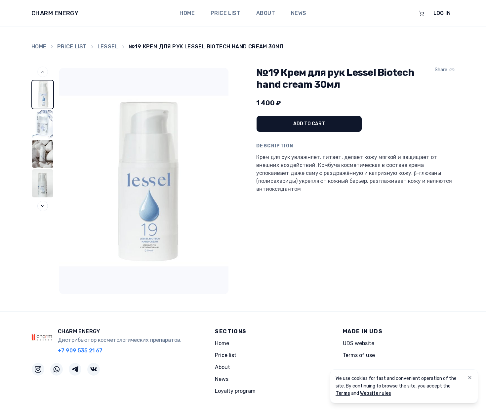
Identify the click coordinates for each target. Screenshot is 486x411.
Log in (442, 13)
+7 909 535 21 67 (80, 350)
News (298, 13)
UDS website (358, 343)
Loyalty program (235, 391)
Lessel (108, 46)
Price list (225, 13)
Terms (343, 393)
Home (187, 13)
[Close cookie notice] (470, 378)
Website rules (375, 393)
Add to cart (309, 124)
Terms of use (359, 355)
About (265, 13)
